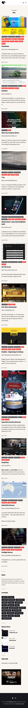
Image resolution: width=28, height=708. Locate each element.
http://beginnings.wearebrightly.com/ (11, 355)
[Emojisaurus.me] (5, 633)
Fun (22, 36)
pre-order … (18, 189)
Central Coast (19, 602)
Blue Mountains (20, 599)
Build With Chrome (8, 505)
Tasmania (10, 615)
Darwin (4, 605)
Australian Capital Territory (8, 599)
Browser (4, 174)
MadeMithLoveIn (12, 701)
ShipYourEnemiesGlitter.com (9, 136)
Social (12, 41)
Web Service (18, 549)
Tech (16, 41)
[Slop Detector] (5, 641)
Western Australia (6, 618)
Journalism (8, 39)
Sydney (20, 417)
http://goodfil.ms (6, 465)
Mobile (14, 39)
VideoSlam (5, 46)
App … (24, 58)
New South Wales (13, 417)
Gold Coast (10, 605)
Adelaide (5, 597)
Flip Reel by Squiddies (8, 98)
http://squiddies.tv (7, 94)
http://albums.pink (6, 227)
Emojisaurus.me (13, 633)
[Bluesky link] (12, 698)
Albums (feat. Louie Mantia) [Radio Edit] (14, 223)
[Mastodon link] (15, 698)
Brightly (4, 359)
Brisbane (5, 602)
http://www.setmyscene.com (9, 270)
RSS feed (13, 663)
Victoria (18, 36)
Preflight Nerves (7, 552)
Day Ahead (12, 648)
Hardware (4, 88)
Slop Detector (12, 640)
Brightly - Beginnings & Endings (12, 352)
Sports (16, 88)
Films (10, 304)
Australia (4, 36)
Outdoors (11, 88)
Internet (4, 349)
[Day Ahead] (5, 649)
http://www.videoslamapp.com (10, 49)
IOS (3, 39)
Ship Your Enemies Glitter (10, 133)
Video (3, 43)
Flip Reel (4, 91)
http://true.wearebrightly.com (9, 180)
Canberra (4, 219)
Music (13, 174)
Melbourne (11, 36)
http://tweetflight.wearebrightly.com (11, 555)
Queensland (10, 613)
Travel (21, 41)
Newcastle (22, 607)
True (3, 177)
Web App (18, 349)
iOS (17, 233)
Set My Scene (6, 267)
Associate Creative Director (11, 422)
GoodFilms (5, 462)
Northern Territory (6, 610)
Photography (5, 41)
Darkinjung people (20, 703)
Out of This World (16, 610)
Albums (12, 233)
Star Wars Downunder (9, 307)
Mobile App (20, 39)
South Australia (19, 613)
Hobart (17, 605)
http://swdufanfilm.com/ (8, 310)
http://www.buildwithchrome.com (10, 508)
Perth (4, 613)
